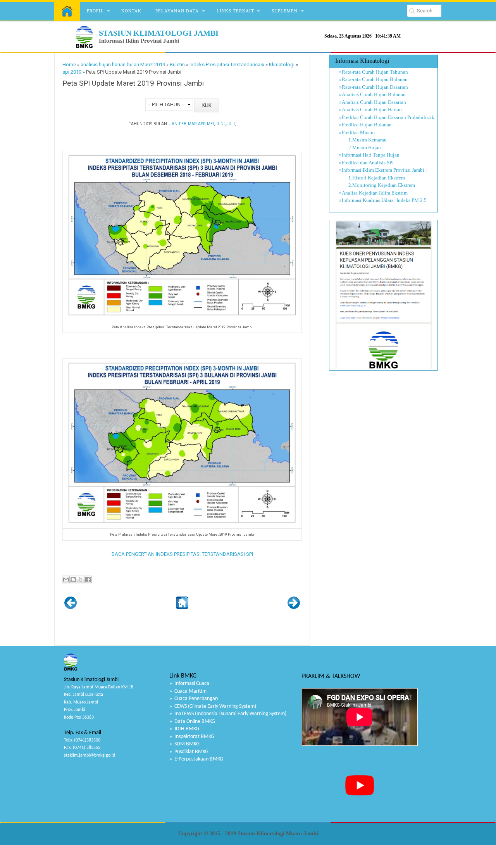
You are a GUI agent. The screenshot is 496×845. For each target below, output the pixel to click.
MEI (210, 124)
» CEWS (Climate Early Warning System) (212, 706)
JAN (173, 124)
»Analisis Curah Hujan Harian (370, 109)
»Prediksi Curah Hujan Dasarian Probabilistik (386, 117)
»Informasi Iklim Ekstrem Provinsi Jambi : (383, 170)
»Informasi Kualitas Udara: (367, 200)
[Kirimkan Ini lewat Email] (66, 579)
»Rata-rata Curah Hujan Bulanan (373, 79)
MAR (192, 124)
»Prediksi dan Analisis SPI (366, 163)
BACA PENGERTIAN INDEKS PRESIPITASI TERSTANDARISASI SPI (182, 554)
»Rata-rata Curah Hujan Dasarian (373, 87)
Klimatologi (281, 64)
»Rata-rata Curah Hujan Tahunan (373, 72)
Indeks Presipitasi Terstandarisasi (226, 64)
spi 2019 (71, 72)
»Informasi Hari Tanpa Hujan (369, 155)
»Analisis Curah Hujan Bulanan (372, 94)
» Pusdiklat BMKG (188, 752)
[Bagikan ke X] (80, 579)
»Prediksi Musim (357, 132)
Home (69, 64)
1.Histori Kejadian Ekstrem (372, 178)
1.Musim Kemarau (363, 140)
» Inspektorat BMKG (191, 737)
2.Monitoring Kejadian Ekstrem (377, 185)
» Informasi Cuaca (189, 683)
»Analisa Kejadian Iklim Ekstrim (373, 193)
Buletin (177, 64)
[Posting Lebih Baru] (70, 607)
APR (201, 124)
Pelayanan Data (177, 11)
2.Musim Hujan (360, 147)
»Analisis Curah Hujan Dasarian (372, 102)
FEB (182, 124)
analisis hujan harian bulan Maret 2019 (123, 64)
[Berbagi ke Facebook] (88, 579)
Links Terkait (235, 11)
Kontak (131, 11)
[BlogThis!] (73, 579)
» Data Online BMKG (192, 721)
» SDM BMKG (184, 744)
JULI (230, 124)
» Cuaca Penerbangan (193, 699)
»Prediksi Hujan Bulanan (365, 125)
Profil (95, 11)
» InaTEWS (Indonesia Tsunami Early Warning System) (227, 714)
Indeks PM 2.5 (411, 200)
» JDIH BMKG (184, 729)
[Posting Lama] (294, 607)
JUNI (220, 124)
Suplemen (285, 11)
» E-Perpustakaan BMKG (196, 759)
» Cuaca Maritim (188, 691)
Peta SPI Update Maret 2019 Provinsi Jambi (133, 83)
